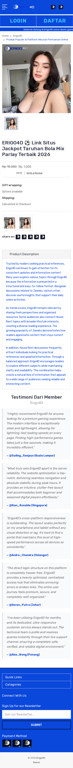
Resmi (36, 762)
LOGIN (18, 21)
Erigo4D (10, 268)
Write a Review (34, 173)
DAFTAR (55, 21)
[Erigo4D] (61, 8)
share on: (8, 236)
